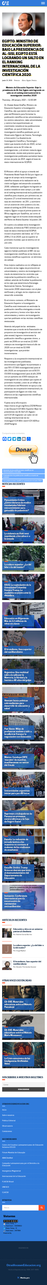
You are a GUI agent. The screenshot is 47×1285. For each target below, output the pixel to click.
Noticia (34, 80)
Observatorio (7, 1126)
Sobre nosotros (8, 1115)
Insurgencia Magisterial (11, 1171)
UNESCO (5, 1187)
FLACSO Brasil (8, 1182)
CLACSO (5, 1192)
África (24, 80)
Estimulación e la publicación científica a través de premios (20, 476)
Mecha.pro (25, 1278)
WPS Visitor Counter (18, 1233)
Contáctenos (7, 1131)
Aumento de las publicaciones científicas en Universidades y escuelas (18, 471)
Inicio (4, 1110)
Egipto (29, 80)
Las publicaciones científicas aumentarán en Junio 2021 (22, 481)
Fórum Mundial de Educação (13, 1152)
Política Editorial (8, 1121)
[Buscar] (42, 1207)
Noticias (17, 80)
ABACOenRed (7, 1158)
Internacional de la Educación (14, 1176)
